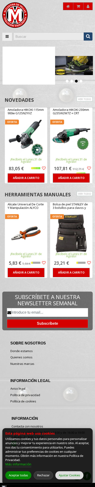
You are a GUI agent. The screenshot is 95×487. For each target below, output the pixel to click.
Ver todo (84, 99)
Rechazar (43, 475)
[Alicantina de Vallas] (20, 15)
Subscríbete (47, 323)
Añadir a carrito (26, 178)
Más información (18, 464)
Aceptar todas (18, 475)
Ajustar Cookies (69, 475)
